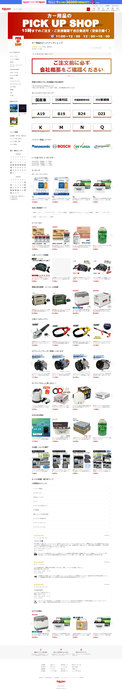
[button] (116, 6)
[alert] (71, 54)
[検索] (88, 9)
